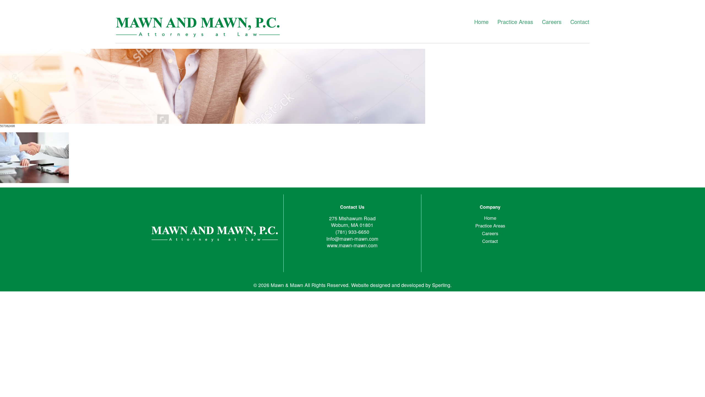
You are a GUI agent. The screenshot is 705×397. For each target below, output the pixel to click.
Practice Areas (515, 22)
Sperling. (442, 284)
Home (481, 22)
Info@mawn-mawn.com (352, 238)
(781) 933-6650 (352, 231)
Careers (552, 22)
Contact (579, 22)
